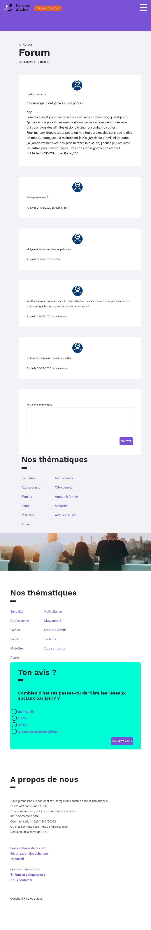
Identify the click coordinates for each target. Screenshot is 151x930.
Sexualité (28, 478)
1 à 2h (22, 718)
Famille (27, 497)
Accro (26, 524)
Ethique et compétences (27, 875)
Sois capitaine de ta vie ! (27, 848)
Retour (27, 44)
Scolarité (61, 506)
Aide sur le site (65, 515)
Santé (26, 506)
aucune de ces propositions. (38, 732)
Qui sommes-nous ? (24, 869)
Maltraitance (64, 478)
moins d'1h (26, 712)
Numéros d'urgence (48, 8)
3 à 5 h (22, 725)
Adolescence (31, 487)
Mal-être (28, 515)
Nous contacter (21, 880)
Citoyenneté (63, 487)
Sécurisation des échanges (29, 853)
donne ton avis (122, 741)
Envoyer (126, 441)
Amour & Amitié (66, 497)
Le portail (17, 859)
